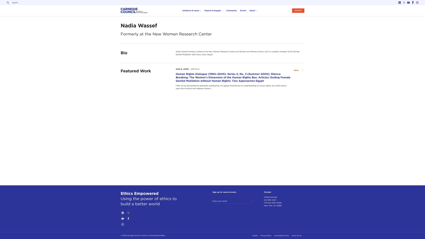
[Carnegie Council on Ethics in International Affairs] (134, 10)
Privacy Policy (266, 235)
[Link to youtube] (408, 2)
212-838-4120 (270, 200)
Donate (298, 10)
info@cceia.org (270, 197)
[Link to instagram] (417, 2)
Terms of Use (297, 235)
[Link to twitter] (404, 2)
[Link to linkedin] (399, 2)
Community (231, 11)
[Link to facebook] (413, 2)
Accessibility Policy (281, 235)
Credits (255, 235)
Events (243, 11)
